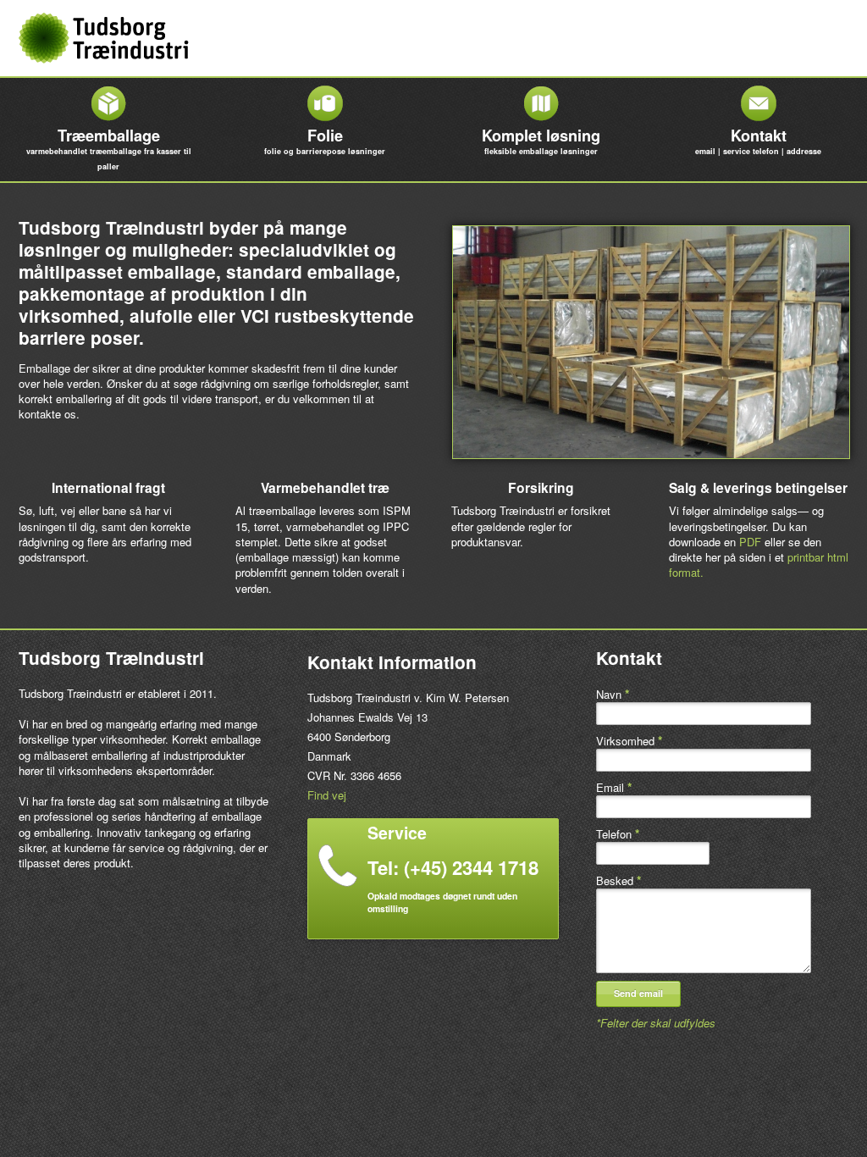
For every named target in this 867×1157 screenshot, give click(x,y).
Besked (618, 880)
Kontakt (758, 141)
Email (614, 787)
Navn (612, 694)
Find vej (326, 795)
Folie (324, 141)
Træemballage (108, 148)
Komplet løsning (541, 141)
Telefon (617, 834)
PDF (750, 542)
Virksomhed (629, 741)
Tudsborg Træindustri (104, 38)
